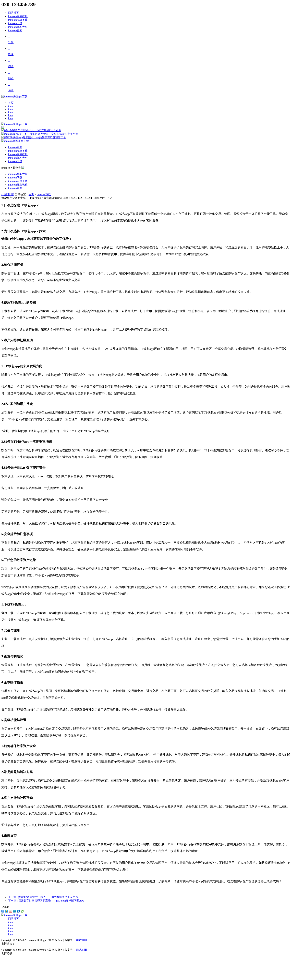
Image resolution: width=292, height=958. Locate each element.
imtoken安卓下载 (18, 19)
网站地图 (81, 940)
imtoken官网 (15, 30)
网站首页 (13, 12)
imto (10, 106)
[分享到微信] (22, 911)
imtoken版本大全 (18, 26)
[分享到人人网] (18, 911)
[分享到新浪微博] (10, 911)
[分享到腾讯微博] (14, 911)
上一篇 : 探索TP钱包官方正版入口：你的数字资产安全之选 (43, 897)
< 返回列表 (7, 194)
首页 (11, 102)
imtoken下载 (15, 23)
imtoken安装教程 (18, 16)
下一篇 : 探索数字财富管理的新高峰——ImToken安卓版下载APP (46, 900)
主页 (31, 194)
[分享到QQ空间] (6, 911)
